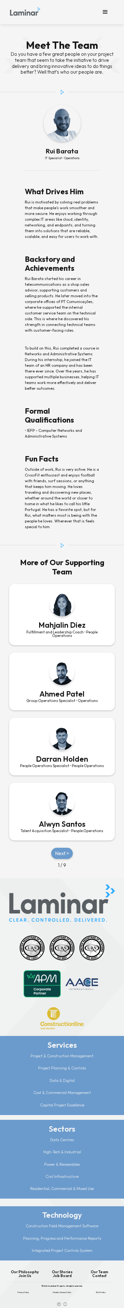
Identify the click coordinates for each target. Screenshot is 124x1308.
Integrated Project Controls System (62, 1250)
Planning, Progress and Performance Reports (62, 1238)
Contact (99, 1276)
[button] (105, 12)
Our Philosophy (25, 1272)
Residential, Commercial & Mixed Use (62, 1188)
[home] (25, 10)
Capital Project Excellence (62, 1105)
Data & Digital (62, 1080)
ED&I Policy (101, 1292)
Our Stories (62, 1272)
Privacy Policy (23, 1292)
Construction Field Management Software (62, 1225)
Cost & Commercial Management (62, 1092)
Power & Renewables (62, 1164)
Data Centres (62, 1139)
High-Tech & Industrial (62, 1151)
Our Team (99, 1272)
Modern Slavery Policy (62, 1292)
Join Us (24, 1276)
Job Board (62, 1276)
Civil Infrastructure (62, 1176)
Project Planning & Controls (62, 1068)
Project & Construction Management (62, 1055)
